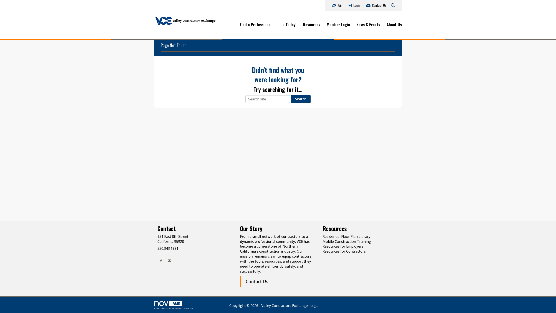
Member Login (338, 24)
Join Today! (287, 24)
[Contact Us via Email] (169, 261)
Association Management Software (173, 308)
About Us (394, 24)
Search (300, 99)
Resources (311, 24)
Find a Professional (255, 24)
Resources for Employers (343, 246)
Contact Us (257, 281)
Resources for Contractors (344, 251)
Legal (314, 305)
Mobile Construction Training (347, 241)
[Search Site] (393, 5)
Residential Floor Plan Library (346, 236)
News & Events (368, 24)
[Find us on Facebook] (161, 261)
